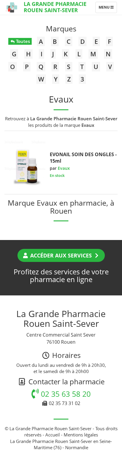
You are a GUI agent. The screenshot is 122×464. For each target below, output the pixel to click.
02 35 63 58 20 (65, 394)
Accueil (52, 435)
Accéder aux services (61, 255)
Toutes (22, 41)
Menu (107, 8)
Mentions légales (81, 435)
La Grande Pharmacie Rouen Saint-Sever (55, 7)
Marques (61, 28)
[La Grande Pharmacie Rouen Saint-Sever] (11, 7)
